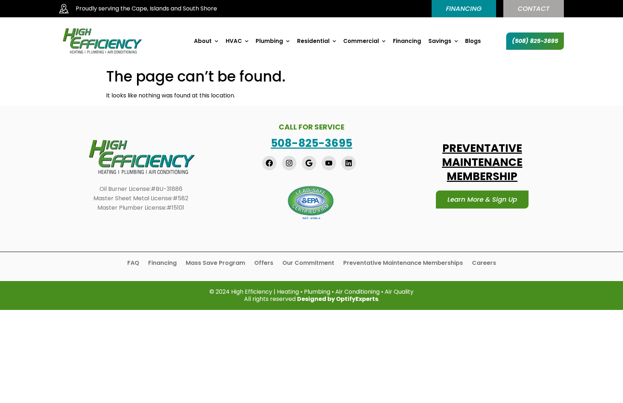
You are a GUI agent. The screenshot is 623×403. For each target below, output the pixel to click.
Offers (263, 263)
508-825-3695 (311, 143)
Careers (484, 263)
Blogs (473, 41)
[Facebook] (269, 163)
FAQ (133, 263)
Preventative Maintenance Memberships (403, 263)
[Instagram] (289, 163)
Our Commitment (308, 263)
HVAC (234, 41)
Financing (407, 41)
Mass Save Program (215, 263)
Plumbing (269, 41)
